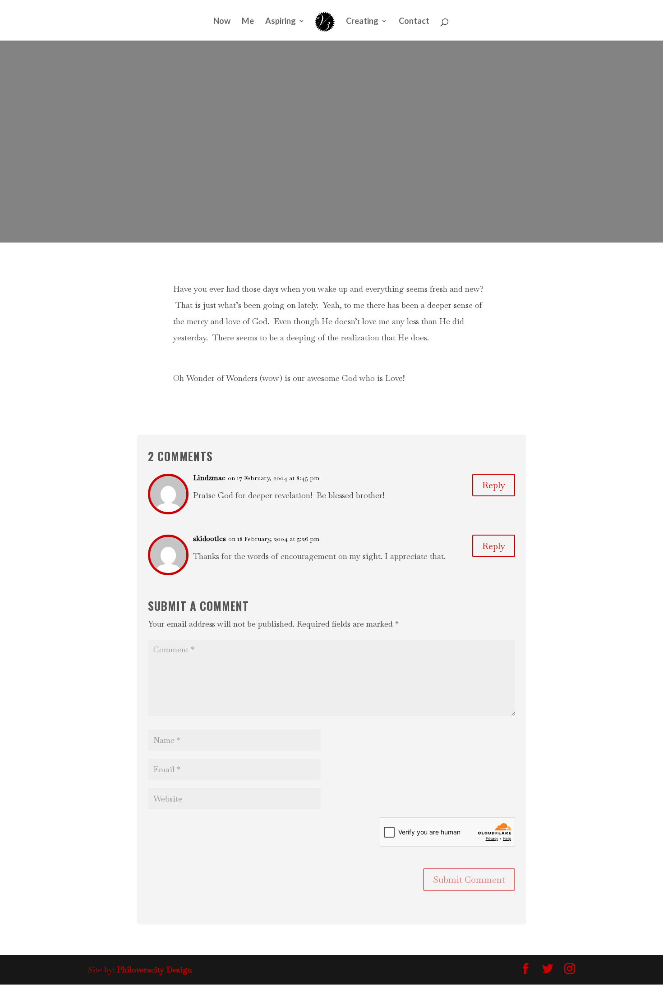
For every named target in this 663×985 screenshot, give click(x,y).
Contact (414, 22)
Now (221, 22)
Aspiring (280, 22)
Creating (362, 22)
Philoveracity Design (154, 969)
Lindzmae (209, 477)
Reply (493, 485)
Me (248, 22)
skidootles (209, 538)
